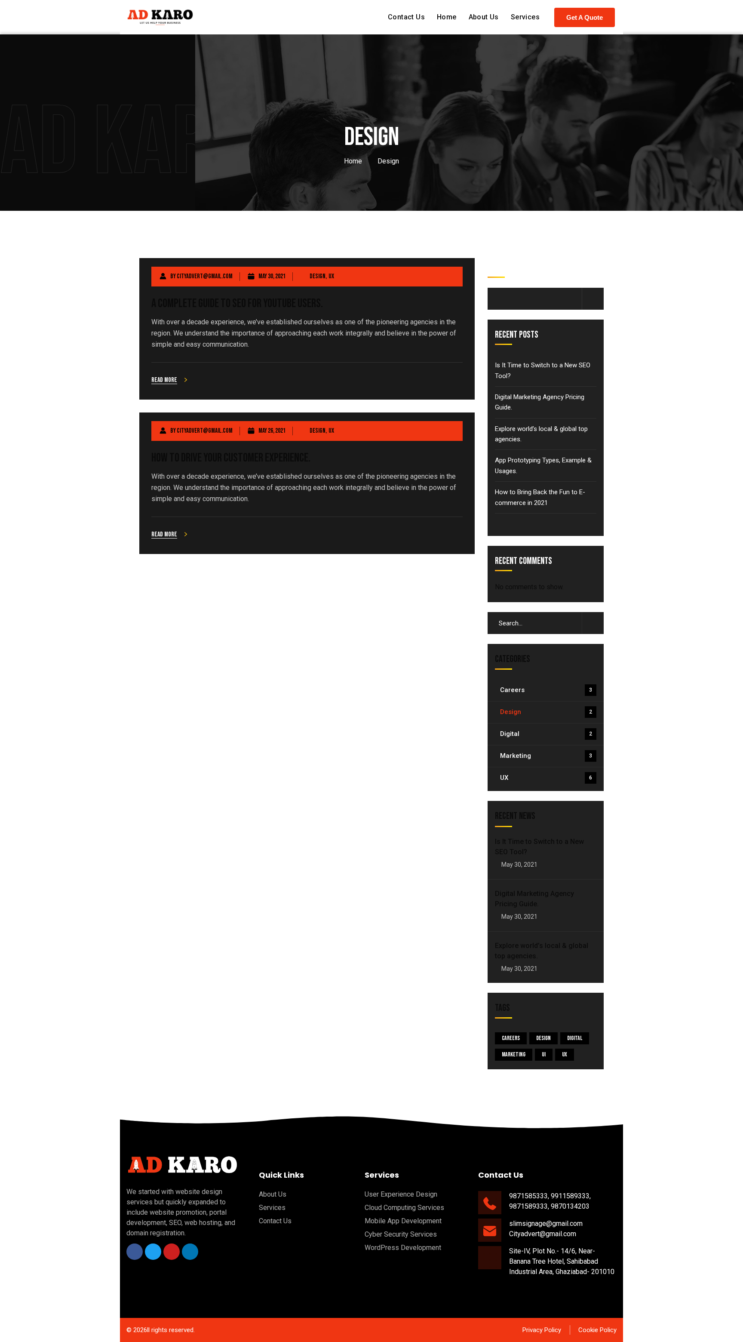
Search (499, 265)
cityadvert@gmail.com (205, 276)
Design (317, 276)
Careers (546, 690)
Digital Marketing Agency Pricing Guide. (539, 402)
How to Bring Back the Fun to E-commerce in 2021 (540, 497)
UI (544, 1054)
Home (353, 161)
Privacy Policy (541, 1330)
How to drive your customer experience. (230, 458)
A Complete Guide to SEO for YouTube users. (237, 303)
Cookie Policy (597, 1330)
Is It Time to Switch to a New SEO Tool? (542, 370)
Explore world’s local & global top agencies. (541, 434)
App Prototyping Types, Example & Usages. (543, 465)
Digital (546, 734)
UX (331, 276)
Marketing (546, 756)
